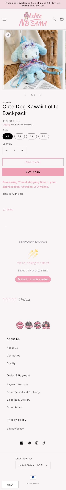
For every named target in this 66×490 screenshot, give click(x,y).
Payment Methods (17, 384)
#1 (7, 136)
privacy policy (15, 428)
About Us (12, 347)
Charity (11, 363)
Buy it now (33, 171)
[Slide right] (41, 95)
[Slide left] (25, 95)
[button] (4, 19)
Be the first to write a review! (33, 279)
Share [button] (9, 209)
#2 (19, 136)
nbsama (36, 483)
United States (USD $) (30, 465)
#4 (43, 136)
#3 (31, 136)
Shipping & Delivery (18, 399)
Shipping (6, 125)
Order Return (14, 407)
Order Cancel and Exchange (24, 392)
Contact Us (13, 355)
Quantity (7, 143)
